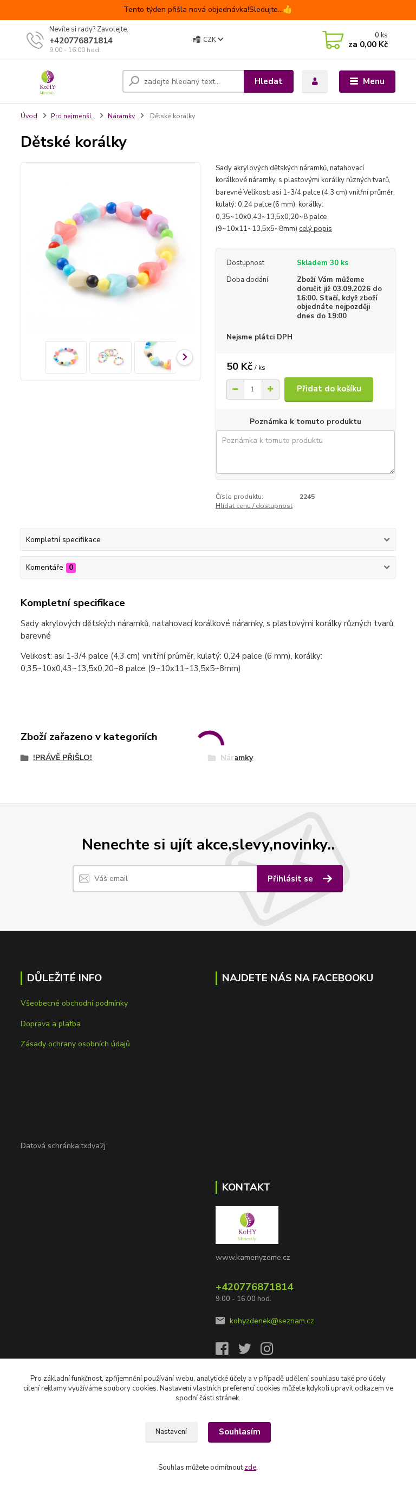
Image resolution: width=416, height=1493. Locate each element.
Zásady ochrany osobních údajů (75, 1044)
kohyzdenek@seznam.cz (272, 1321)
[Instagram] (272, 1352)
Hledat (269, 81)
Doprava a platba (51, 1024)
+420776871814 (81, 40)
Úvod (29, 116)
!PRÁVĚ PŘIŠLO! (62, 757)
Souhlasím (240, 1431)
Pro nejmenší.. (72, 116)
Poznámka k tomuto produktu (305, 421)
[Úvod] (67, 81)
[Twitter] (249, 1352)
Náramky (121, 116)
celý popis (315, 229)
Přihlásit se (291, 878)
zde (250, 1467)
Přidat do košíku (329, 388)
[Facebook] (227, 1352)
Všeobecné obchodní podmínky (74, 1003)
